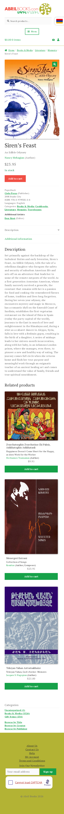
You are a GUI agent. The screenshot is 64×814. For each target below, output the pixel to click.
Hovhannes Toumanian (18, 457)
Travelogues (34, 209)
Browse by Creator (15, 725)
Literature (40, 50)
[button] (54, 64)
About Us (32, 745)
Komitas (10, 565)
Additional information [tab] (18, 239)
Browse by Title (13, 722)
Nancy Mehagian (14, 157)
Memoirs (52, 50)
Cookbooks (41, 206)
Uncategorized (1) (15, 710)
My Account (32, 757)
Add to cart (15, 178)
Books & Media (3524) (17, 713)
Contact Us (32, 749)
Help (32, 753)
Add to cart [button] (31, 469)
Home (11, 50)
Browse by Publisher (16, 728)
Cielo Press (11, 193)
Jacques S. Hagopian (16, 675)
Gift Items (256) (14, 716)
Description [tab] (11, 230)
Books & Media (25, 50)
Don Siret (10, 218)
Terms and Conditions (32, 760)
